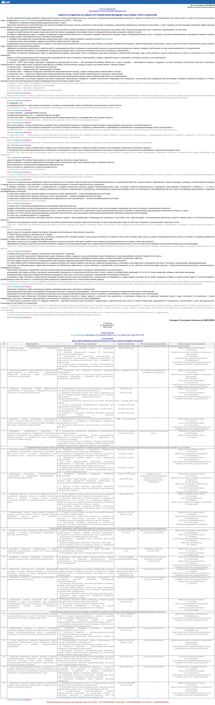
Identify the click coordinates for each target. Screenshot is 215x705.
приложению (107, 39)
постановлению (78, 335)
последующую (16, 93)
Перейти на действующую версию (201, 7)
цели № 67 (24, 20)
